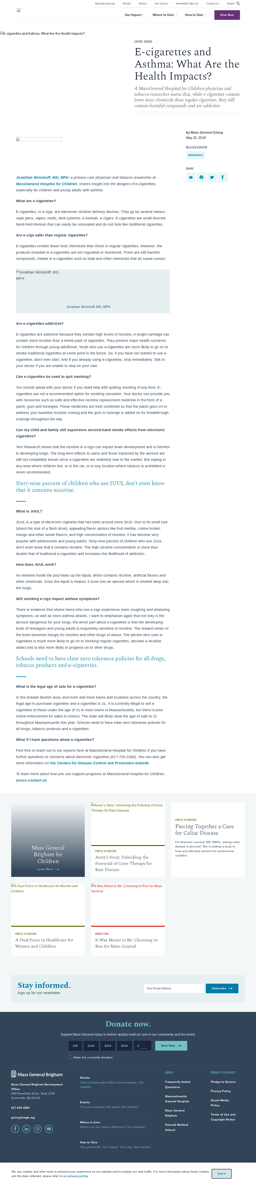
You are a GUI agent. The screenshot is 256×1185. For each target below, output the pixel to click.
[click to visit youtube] (49, 1129)
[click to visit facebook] (15, 1129)
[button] (233, 3)
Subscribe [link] (219, 988)
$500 (124, 1045)
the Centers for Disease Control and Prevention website (99, 763)
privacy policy (78, 1176)
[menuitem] (105, 4)
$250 (108, 1045)
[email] (191, 177)
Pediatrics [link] (195, 155)
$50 (75, 1045)
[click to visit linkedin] (26, 1129)
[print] (202, 177)
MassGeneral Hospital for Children (46, 184)
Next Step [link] (168, 1045)
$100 (91, 1045)
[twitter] (212, 177)
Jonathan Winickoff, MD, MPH (42, 177)
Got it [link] (222, 1173)
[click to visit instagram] (38, 1129)
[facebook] (223, 177)
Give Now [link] (227, 14)
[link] (105, 3)
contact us (37, 780)
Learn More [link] (45, 869)
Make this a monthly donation (93, 1057)
